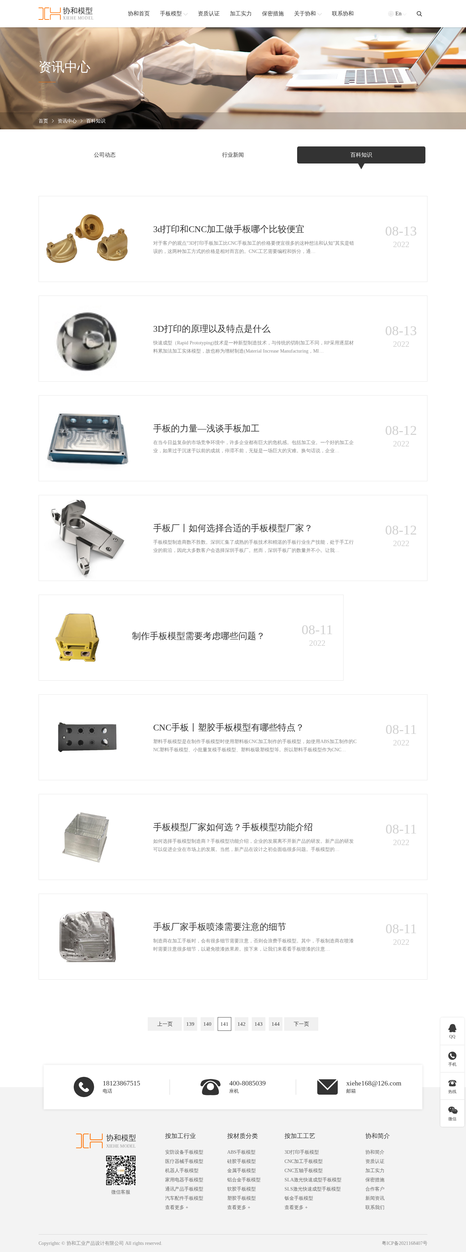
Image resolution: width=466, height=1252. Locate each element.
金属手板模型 (241, 1170)
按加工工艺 (300, 1136)
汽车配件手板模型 (184, 1198)
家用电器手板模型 (184, 1179)
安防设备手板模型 (184, 1152)
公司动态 (105, 155)
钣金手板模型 (299, 1198)
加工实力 (374, 1170)
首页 (43, 121)
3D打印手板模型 (302, 1152)
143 (258, 1024)
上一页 (165, 1024)
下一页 (301, 1024)
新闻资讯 (374, 1198)
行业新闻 (233, 155)
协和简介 (377, 1136)
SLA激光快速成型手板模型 (313, 1179)
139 (190, 1024)
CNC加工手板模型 (304, 1161)
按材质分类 (242, 1136)
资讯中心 (67, 121)
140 (207, 1024)
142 (241, 1024)
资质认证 (374, 1161)
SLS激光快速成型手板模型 (313, 1189)
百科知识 (95, 121)
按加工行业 (180, 1136)
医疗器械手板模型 (184, 1161)
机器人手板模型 (182, 1170)
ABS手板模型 (241, 1152)
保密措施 (374, 1179)
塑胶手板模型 (241, 1198)
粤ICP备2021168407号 (404, 1243)
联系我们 (374, 1207)
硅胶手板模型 (241, 1161)
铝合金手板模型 (244, 1179)
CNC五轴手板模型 (304, 1170)
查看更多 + (176, 1207)
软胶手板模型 (241, 1189)
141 (224, 1024)
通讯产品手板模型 (184, 1189)
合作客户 (374, 1189)
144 (276, 1024)
